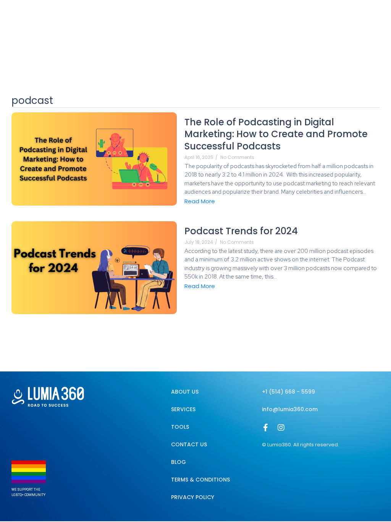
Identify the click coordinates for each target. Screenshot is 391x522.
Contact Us (189, 444)
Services (230, 26)
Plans (289, 26)
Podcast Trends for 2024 (242, 231)
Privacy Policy (192, 497)
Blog (261, 26)
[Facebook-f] (266, 427)
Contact (355, 26)
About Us (191, 26)
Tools (180, 427)
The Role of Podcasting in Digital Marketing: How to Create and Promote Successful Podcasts (276, 134)
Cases (320, 26)
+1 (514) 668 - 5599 (288, 392)
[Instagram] (281, 427)
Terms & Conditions (200, 479)
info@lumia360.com (290, 409)
